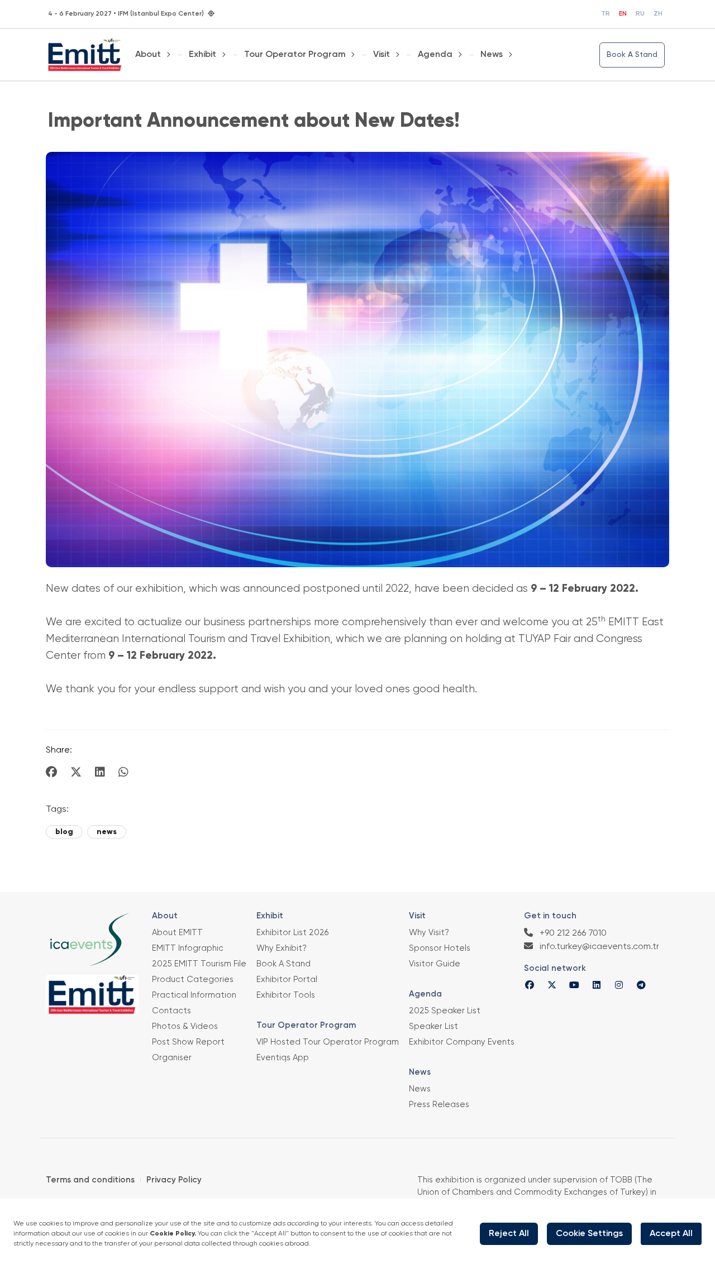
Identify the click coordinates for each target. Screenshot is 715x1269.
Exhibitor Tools (285, 995)
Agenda (435, 54)
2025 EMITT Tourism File (199, 964)
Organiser (172, 1057)
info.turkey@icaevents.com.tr (598, 946)
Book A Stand (632, 55)
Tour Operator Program (295, 54)
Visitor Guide (434, 964)
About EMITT (177, 932)
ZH (658, 14)
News (491, 54)
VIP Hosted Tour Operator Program (327, 1042)
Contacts (171, 1011)
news (107, 832)
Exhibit (202, 54)
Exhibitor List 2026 (292, 932)
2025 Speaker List (444, 1011)
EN (623, 14)
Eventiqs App (282, 1057)
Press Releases (439, 1104)
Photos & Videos (185, 1026)
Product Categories (192, 979)
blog (64, 832)
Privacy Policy (174, 1180)
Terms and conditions (90, 1180)
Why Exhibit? (281, 948)
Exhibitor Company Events (461, 1042)
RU (640, 14)
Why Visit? (429, 932)
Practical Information (194, 995)
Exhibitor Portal (286, 979)
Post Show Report (188, 1042)
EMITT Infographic (187, 948)
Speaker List (433, 1026)
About (148, 54)
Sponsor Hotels (439, 948)
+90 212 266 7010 (572, 933)
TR (605, 14)
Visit (381, 54)
